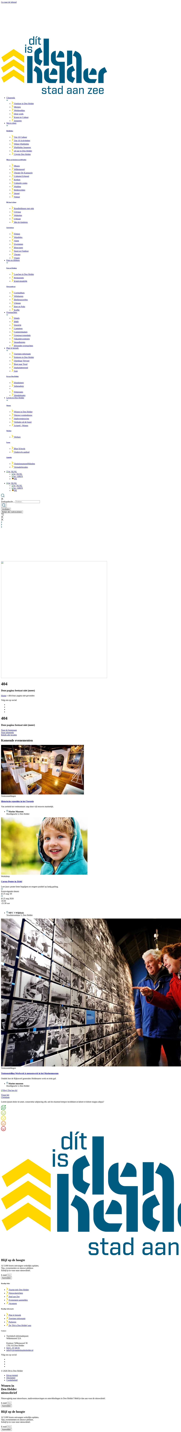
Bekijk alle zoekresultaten (12, 512)
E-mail (4, 1275)
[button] (93, 99)
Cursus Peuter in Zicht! (11, 881)
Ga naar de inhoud (9, 2)
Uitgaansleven (10, 286)
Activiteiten (10, 227)
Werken (8, 431)
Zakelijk (9, 457)
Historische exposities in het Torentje (17, 801)
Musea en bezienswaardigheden (16, 159)
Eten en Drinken (11, 268)
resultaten (6, 509)
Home (3, 696)
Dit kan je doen (11, 202)
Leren (8, 442)
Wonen (8, 405)
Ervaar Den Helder (12, 376)
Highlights (9, 131)
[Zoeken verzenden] (4, 505)
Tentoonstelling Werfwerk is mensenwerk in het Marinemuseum (29, 1073)
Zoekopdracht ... (8, 502)
